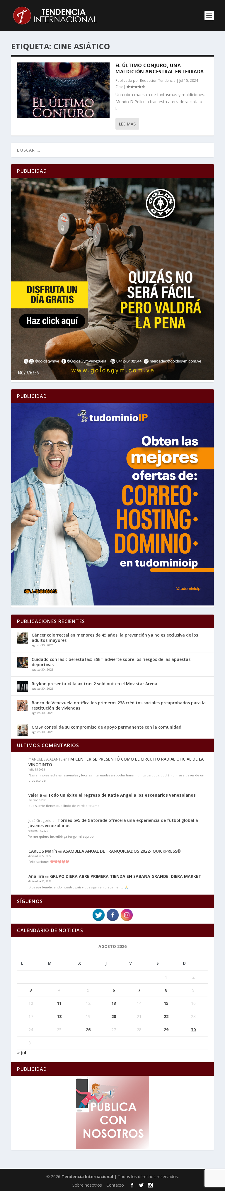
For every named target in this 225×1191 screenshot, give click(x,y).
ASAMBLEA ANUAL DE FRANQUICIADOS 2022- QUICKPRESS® (122, 851)
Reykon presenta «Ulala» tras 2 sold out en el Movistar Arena (94, 683)
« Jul (21, 1053)
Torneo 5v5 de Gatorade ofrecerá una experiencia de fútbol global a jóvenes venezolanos (113, 822)
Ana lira (36, 876)
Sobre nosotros (87, 1185)
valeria (35, 795)
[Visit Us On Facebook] (112, 920)
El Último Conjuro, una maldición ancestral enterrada (159, 68)
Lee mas (127, 124)
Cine (119, 86)
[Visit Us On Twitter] (98, 920)
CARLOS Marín (42, 851)
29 (166, 1029)
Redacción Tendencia (157, 80)
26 (88, 1029)
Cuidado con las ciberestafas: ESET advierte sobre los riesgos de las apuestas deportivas (111, 661)
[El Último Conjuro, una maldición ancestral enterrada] (63, 90)
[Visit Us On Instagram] (127, 920)
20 (113, 1016)
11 (59, 1003)
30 (193, 1029)
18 (59, 1016)
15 (166, 1003)
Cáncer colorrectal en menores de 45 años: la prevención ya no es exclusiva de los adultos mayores (115, 637)
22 (166, 1016)
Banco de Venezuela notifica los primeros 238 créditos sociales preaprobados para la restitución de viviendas (119, 705)
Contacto (115, 1185)
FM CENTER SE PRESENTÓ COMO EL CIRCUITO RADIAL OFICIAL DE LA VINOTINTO (116, 761)
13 (113, 1003)
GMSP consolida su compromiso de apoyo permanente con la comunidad (106, 727)
